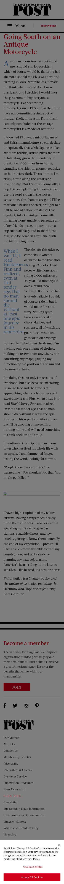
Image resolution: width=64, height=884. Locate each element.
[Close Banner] (59, 845)
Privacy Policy (32, 858)
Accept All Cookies (32, 877)
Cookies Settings (32, 866)
